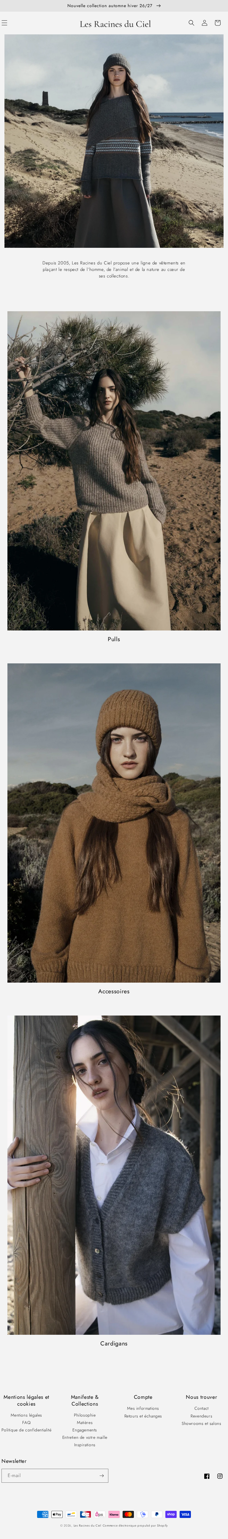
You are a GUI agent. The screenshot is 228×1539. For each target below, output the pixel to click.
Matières (85, 1422)
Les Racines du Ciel (87, 1525)
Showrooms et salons (201, 1423)
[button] (191, 22)
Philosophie (85, 1415)
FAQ (26, 1422)
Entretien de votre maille (84, 1437)
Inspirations (85, 1445)
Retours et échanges (143, 1416)
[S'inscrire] (101, 1476)
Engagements (84, 1430)
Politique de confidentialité (26, 1430)
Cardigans (114, 1343)
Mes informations (143, 1408)
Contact (201, 1408)
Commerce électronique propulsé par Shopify (135, 1525)
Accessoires (113, 991)
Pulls (114, 639)
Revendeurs (201, 1416)
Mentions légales (26, 1415)
